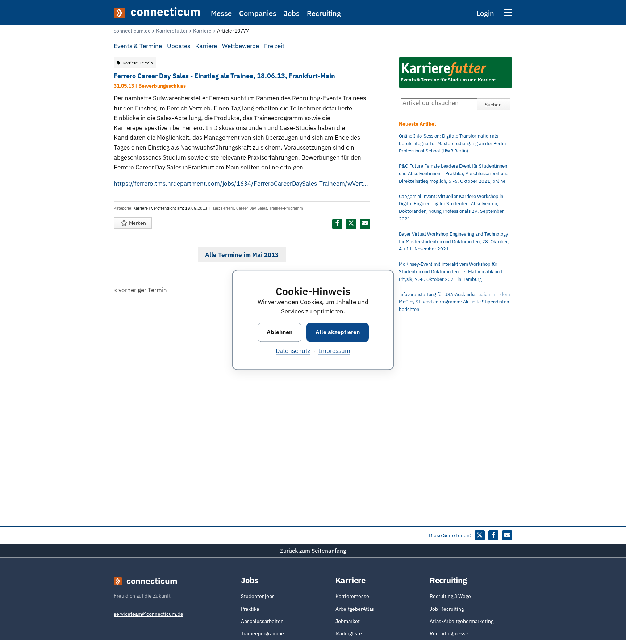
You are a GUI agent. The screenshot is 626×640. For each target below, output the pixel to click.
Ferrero (227, 208)
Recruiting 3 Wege (450, 596)
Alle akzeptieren (338, 332)
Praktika (250, 609)
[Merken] (124, 223)
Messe (221, 13)
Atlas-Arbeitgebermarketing (461, 621)
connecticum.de (132, 31)
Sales (262, 208)
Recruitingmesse (449, 633)
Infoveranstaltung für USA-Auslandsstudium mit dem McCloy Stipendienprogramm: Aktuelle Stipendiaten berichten (454, 302)
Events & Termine (138, 46)
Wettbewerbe (240, 46)
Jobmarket (347, 621)
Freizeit (274, 46)
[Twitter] (351, 224)
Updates (178, 46)
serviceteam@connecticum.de (148, 614)
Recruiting (324, 13)
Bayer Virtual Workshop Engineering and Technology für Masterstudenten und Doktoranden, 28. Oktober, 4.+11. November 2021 (454, 241)
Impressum (334, 351)
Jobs (292, 13)
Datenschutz (293, 351)
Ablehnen (279, 332)
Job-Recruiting (447, 609)
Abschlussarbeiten (262, 621)
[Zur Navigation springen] (508, 12)
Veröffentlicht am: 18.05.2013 (179, 208)
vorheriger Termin (140, 290)
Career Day (245, 208)
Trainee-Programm (286, 208)
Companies (257, 13)
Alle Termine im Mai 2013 (242, 255)
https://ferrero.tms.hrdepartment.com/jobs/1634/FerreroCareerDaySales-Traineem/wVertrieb (242, 184)
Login (485, 13)
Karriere (206, 46)
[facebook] (493, 535)
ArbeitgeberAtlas (354, 609)
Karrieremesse (352, 596)
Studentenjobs (258, 596)
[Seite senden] (365, 224)
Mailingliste (348, 633)
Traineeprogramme (262, 633)
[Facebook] (337, 224)
